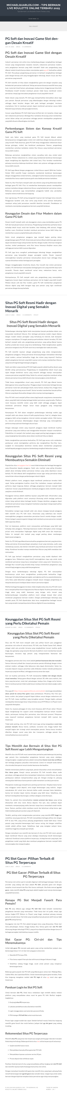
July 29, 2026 (9, 46)
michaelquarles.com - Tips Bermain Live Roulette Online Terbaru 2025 (33, 6)
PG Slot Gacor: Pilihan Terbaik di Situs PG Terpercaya (29, 860)
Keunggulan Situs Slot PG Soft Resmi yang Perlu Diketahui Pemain (33, 621)
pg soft (46, 70)
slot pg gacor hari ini (24, 465)
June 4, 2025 (9, 866)
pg (48, 977)
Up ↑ (53, 1089)
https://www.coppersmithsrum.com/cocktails (29, 691)
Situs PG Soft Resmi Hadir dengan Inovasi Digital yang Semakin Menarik (30, 307)
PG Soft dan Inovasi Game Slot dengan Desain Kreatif (32, 40)
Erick (18, 46)
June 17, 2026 (9, 315)
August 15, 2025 (10, 627)
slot (38, 1041)
